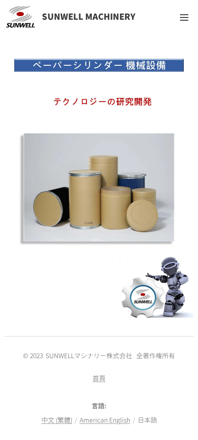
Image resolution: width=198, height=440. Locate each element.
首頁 (99, 378)
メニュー (184, 17)
